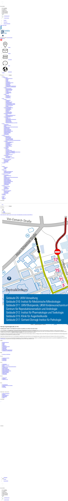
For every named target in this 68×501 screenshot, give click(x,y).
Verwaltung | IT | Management (10, 151)
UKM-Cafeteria (4, 373)
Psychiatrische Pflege (9, 112)
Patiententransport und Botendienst (11, 119)
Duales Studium (8, 145)
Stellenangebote (8, 100)
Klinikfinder (6, 77)
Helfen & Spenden (5, 368)
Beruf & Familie (8, 137)
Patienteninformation (9, 90)
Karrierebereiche (6, 147)
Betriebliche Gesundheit (9, 139)
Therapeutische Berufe (9, 154)
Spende (5, 94)
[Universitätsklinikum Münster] (34, 30)
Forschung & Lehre (9, 150)
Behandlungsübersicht (9, 78)
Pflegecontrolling (8, 120)
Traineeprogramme (8, 106)
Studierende (7, 153)
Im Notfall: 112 (2, 38)
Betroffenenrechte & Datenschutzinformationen (9, 366)
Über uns (3, 158)
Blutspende (7, 95)
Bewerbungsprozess (9, 156)
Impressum (3, 394)
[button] (3, 164)
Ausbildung (5, 141)
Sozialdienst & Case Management (11, 86)
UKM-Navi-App (2, 338)
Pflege (3, 98)
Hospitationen (8, 143)
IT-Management (8, 118)
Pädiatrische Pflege (8, 111)
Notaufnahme (8, 84)
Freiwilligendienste (8, 142)
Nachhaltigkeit (4, 359)
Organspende (8, 96)
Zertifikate (7, 93)
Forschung (3, 162)
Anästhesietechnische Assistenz (10, 103)
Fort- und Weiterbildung (9, 105)
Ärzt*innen (7, 149)
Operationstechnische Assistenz (10, 104)
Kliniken (7, 79)
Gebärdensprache (6, 497)
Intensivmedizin (8, 83)
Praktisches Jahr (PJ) (9, 146)
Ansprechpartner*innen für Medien (7, 385)
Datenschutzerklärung (5, 395)
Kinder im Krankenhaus (5, 369)
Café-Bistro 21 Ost (5, 367)
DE (2, 204)
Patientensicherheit (8, 88)
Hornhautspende (8, 97)
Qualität (5, 87)
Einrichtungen (8, 81)
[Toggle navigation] (0, 74)
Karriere (5, 99)
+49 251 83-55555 (9, 37)
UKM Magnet (4, 358)
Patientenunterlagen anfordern (6, 370)
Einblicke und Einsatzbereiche (8, 107)
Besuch (3, 365)
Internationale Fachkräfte (7, 113)
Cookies (3, 397)
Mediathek (3, 386)
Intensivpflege (8, 110)
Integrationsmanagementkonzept (10, 115)
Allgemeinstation (8, 108)
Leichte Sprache (6, 499)
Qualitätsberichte (8, 91)
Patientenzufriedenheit (9, 89)
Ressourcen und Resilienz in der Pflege (11, 122)
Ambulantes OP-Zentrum (9, 82)
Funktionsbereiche (8, 109)
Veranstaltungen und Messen (10, 157)
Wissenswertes (6, 155)
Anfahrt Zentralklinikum (5, 393)
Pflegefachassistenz (9, 102)
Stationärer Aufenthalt (5, 372)
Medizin (3, 76)
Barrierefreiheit (4, 396)
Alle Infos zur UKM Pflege (6, 354)
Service (3, 123)
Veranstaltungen (4, 374)
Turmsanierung (4, 364)
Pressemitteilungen (5, 384)
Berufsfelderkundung (9, 144)
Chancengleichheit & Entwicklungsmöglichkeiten (13, 140)
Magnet (7, 117)
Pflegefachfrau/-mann (9, 101)
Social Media (4, 387)
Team (7, 114)
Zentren (7, 80)
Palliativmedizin (8, 85)
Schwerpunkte (4, 360)
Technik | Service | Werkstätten (10, 152)
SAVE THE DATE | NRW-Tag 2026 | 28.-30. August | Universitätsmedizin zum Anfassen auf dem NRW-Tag (16, 214)
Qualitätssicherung (8, 92)
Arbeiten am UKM (5, 379)
